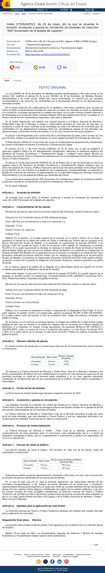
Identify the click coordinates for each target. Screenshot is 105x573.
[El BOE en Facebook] (52, 563)
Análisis (17, 81)
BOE (24, 14)
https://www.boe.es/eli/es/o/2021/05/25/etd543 (47, 54)
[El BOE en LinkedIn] (59, 563)
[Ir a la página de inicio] (53, 4)
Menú (88, 10)
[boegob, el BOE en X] (45, 563)
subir (96, 545)
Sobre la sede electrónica (33, 555)
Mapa (48, 555)
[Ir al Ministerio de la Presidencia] (5, 4)
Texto (7, 81)
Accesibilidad (68, 555)
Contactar (17, 555)
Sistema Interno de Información (38, 556)
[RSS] (38, 563)
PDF (17, 67)
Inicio (17, 14)
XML (64, 67)
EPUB (42, 67)
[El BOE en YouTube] (66, 563)
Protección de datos (83, 555)
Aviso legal (57, 555)
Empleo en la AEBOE (70, 556)
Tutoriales (56, 556)
